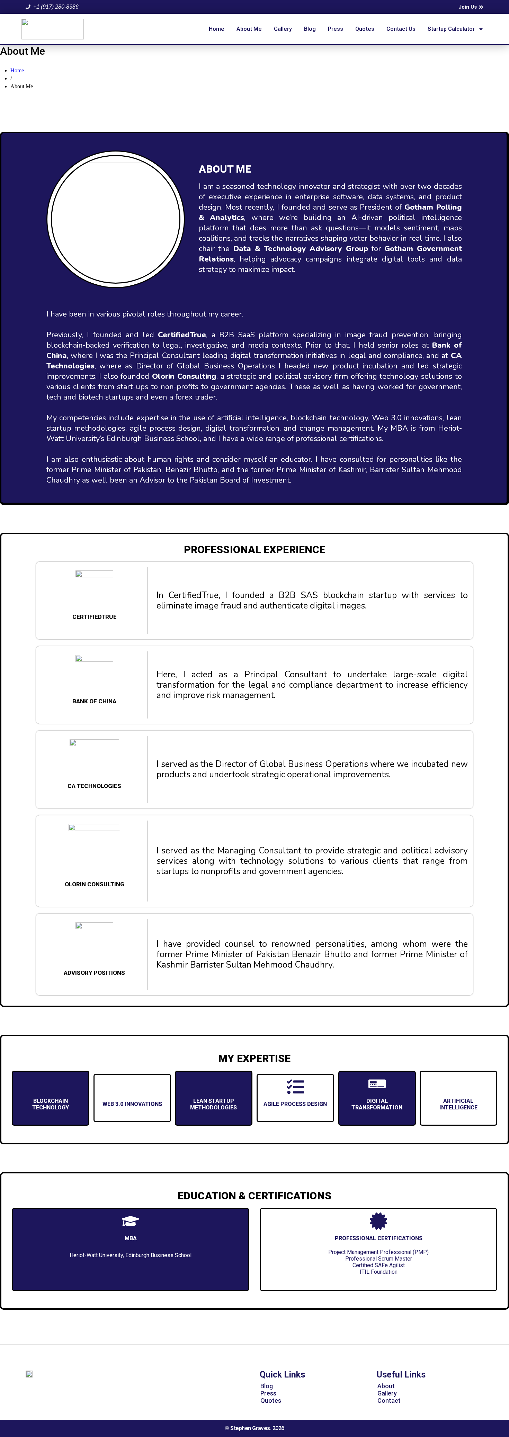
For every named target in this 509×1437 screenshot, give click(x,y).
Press (335, 29)
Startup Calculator (451, 29)
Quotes (364, 29)
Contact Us (401, 29)
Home (216, 29)
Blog (310, 29)
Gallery (283, 29)
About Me (249, 29)
